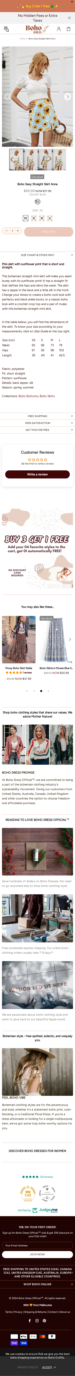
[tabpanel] (19, 652)
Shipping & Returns (35, 1311)
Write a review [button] (37, 474)
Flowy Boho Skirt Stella (18, 668)
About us (64, 1311)
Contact (53, 1311)
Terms (8, 1311)
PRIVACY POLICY (28, 1367)
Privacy (18, 1311)
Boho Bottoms (28, 396)
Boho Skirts (47, 396)
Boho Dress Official (38, 29)
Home (22, 38)
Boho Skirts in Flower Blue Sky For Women (56, 668)
